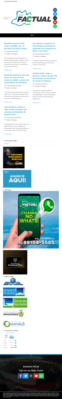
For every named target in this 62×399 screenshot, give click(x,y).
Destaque (15, 54)
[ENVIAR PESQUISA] (9, 18)
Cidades (8, 54)
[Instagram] (55, 18)
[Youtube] (55, 22)
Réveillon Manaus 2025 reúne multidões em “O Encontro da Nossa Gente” (16, 46)
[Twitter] (55, 14)
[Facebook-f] (55, 10)
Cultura (8, 88)
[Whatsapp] (55, 26)
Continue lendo (8, 70)
